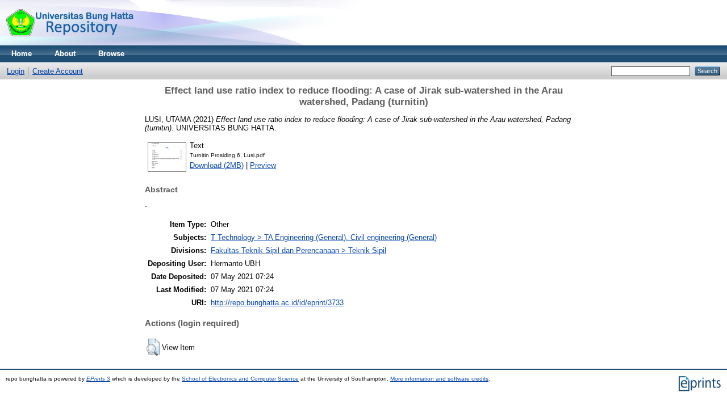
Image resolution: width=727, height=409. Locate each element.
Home (21, 53)
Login (15, 71)
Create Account (57, 71)
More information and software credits (439, 379)
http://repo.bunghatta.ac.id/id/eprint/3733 (277, 302)
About (65, 53)
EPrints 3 (98, 379)
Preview (263, 165)
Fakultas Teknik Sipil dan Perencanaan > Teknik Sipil (298, 250)
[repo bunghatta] (69, 43)
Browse (111, 53)
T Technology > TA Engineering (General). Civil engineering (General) (324, 237)
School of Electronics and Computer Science (240, 379)
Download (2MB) (217, 165)
